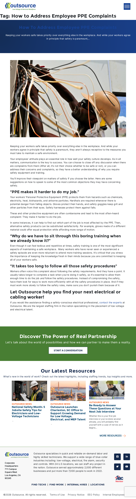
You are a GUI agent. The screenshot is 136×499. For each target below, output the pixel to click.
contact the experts (110, 302)
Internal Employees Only (116, 494)
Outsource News (22, 404)
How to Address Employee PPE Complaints (68, 27)
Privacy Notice (76, 494)
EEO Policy (94, 494)
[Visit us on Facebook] (117, 457)
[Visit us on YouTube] (126, 466)
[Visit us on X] (117, 466)
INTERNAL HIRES (77, 484)
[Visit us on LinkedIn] (126, 457)
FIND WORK (56, 484)
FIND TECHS (39, 484)
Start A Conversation (68, 350)
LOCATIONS (97, 484)
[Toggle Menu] (127, 6)
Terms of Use (57, 494)
